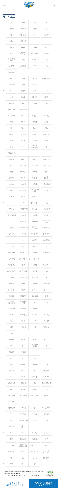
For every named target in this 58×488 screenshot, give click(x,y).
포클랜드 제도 (35, 445)
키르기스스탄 (35, 395)
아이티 (46, 271)
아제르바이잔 (23, 277)
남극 (46, 47)
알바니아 (11, 284)
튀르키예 (11, 427)
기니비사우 (23, 41)
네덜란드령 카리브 (11, 60)
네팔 (23, 60)
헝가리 (11, 464)
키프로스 (11, 402)
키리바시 (46, 395)
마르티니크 (23, 116)
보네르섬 (34, 178)
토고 (11, 414)
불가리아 (11, 196)
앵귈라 (23, 290)
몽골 (11, 147)
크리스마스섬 (23, 395)
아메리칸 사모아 (11, 271)
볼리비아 (23, 184)
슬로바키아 (11, 252)
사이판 (46, 203)
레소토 (23, 97)
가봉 (23, 22)
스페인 (46, 246)
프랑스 (23, 451)
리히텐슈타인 (23, 109)
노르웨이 (34, 60)
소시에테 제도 (35, 234)
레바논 (11, 97)
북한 (46, 190)
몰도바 (23, 141)
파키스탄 (34, 433)
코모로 (11, 377)
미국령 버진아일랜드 (35, 147)
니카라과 (11, 72)
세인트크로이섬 (23, 228)
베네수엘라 (23, 172)
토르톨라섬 (23, 414)
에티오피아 (23, 296)
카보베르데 (23, 364)
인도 (34, 327)
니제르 (46, 66)
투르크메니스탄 (23, 420)
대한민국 (23, 78)
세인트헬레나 (11, 234)
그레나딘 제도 (23, 35)
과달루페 (23, 29)
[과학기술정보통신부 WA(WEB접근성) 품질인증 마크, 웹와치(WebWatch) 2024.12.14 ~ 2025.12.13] (50, 473)
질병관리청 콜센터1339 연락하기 (43, 483)
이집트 (11, 327)
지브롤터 (11, 352)
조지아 (11, 346)
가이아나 (34, 22)
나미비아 (11, 47)
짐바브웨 (23, 352)
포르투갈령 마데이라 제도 (23, 445)
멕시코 (23, 128)
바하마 (11, 165)
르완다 (35, 103)
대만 (11, 78)
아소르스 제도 (23, 271)
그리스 (35, 35)
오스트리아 (11, 308)
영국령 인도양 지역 (23, 302)
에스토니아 (46, 290)
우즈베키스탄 (23, 315)
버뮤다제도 (35, 165)
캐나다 (23, 371)
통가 (11, 420)
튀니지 (46, 420)
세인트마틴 (35, 221)
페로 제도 (34, 439)
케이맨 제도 (46, 371)
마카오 (11, 122)
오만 (46, 302)
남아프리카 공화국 (23, 53)
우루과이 (11, 315)
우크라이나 (35, 315)
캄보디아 (11, 371)
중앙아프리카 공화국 (35, 346)
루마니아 (11, 103)
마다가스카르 (11, 116)
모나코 (35, 128)
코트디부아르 (11, 383)
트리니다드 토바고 (23, 426)
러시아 (46, 91)
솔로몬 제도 (46, 234)
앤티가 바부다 (11, 290)
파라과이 (23, 433)
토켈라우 (46, 414)
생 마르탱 (34, 209)
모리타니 (23, 134)
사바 (23, 203)
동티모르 (34, 85)
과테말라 (34, 29)
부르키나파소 (46, 184)
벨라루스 (11, 178)
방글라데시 (23, 165)
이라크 (23, 321)
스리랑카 (34, 240)
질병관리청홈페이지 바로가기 (14, 483)
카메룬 (11, 364)
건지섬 (11, 29)
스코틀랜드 (35, 246)
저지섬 (35, 340)
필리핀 (35, 458)
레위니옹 (34, 97)
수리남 (23, 240)
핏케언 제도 (46, 458)
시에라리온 (46, 252)
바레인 (23, 159)
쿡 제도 (35, 389)
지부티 (46, 346)
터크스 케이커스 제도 (46, 408)
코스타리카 (35, 377)
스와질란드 (46, 240)
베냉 (11, 172)
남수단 (11, 53)
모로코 (46, 128)
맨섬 (11, 128)
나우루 (23, 47)
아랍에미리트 (11, 265)
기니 (11, 41)
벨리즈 (23, 178)
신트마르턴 (11, 259)
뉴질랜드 (11, 66)
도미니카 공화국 (46, 78)
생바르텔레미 (46, 209)
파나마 (11, 433)
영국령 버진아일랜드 (11, 302)
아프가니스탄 (35, 277)
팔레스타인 (23, 439)
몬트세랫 (11, 141)
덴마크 (35, 78)
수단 (11, 240)
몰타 (46, 141)
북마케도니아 (23, 190)
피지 (11, 458)
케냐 (34, 371)
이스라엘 (46, 321)
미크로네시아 (11, 153)
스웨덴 (11, 246)
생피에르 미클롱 (11, 215)
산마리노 (11, 209)
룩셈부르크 (23, 103)
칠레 (34, 358)
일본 (11, 333)
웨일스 (11, 321)
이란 (34, 321)
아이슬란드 (35, 271)
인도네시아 (46, 327)
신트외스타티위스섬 (24, 259)
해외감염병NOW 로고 (29, 5)
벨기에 (46, 172)
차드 (11, 358)
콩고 (34, 383)
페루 (46, 439)
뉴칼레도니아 (23, 66)
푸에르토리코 (11, 451)
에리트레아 (35, 290)
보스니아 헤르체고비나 (46, 178)
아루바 (23, 265)
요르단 (35, 308)
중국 (23, 346)
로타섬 (46, 97)
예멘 (34, 302)
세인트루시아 (23, 221)
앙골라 (35, 284)
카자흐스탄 (35, 364)
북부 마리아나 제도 (35, 190)
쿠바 (11, 389)
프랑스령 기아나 (34, 451)
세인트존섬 (11, 228)
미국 (23, 147)
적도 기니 (46, 340)
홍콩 (34, 464)
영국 (46, 296)
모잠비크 (34, 134)
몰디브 (35, 141)
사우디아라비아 (34, 203)
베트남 (35, 172)
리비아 (46, 103)
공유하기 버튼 (54, 5)
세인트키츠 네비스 (35, 227)
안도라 (46, 277)
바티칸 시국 (46, 159)
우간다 (46, 308)
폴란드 (46, 445)
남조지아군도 (35, 53)
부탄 (11, 190)
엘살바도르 (35, 296)
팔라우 (11, 439)
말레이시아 (35, 122)
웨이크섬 (46, 315)
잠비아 (23, 340)
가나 (11, 22)
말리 (46, 122)
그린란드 (46, 35)
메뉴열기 (4, 5)
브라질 (23, 196)
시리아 (35, 252)
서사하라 (23, 215)
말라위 (23, 122)
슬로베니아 (23, 252)
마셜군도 (34, 116)
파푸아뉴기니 (46, 433)
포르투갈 (11, 445)
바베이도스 (35, 159)
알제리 (23, 284)
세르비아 (46, 215)
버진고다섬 (46, 165)
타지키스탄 (11, 408)
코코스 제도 (46, 377)
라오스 (11, 91)
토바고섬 (34, 414)
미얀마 (46, 147)
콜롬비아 (23, 383)
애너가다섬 (46, 284)
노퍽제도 (46, 60)
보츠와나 (11, 184)
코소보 (23, 377)
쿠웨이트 (23, 389)
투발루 (35, 420)
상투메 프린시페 (23, 209)
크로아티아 (11, 395)
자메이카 (11, 340)
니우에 (35, 66)
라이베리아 (23, 91)
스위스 (23, 246)
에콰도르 (11, 296)
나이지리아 (35, 47)
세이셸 (11, 221)
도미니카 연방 (11, 85)
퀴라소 (46, 389)
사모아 (11, 203)
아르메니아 (35, 265)
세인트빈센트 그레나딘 (46, 221)
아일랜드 (11, 277)
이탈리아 (23, 327)
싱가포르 (36, 259)
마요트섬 (46, 116)
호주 (23, 464)
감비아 (46, 22)
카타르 (46, 364)
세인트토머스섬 (46, 228)
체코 (23, 358)
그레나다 (11, 35)
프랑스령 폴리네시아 (46, 451)
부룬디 (35, 184)
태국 (34, 408)
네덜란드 (46, 53)
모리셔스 (11, 134)
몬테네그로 (46, 134)
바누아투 (11, 159)
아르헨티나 (46, 265)
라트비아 (34, 91)
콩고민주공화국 (46, 383)
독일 (23, 85)
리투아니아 (11, 109)
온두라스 (23, 308)
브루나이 (34, 196)
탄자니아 (23, 408)
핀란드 (23, 458)
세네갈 (35, 215)
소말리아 (23, 234)
